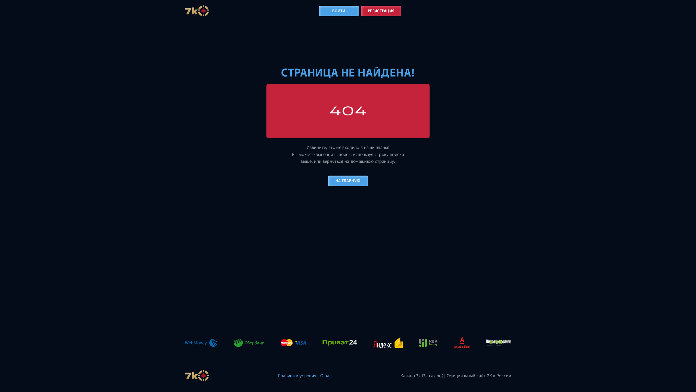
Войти (338, 10)
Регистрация (381, 10)
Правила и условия (297, 375)
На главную (348, 180)
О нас (326, 375)
